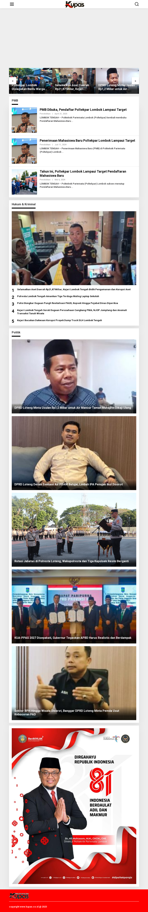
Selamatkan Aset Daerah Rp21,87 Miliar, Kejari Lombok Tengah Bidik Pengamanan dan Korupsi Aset (47, 87)
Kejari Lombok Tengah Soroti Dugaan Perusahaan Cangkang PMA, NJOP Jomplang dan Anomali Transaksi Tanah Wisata (72, 312)
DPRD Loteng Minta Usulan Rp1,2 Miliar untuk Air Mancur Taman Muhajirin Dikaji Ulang (91, 87)
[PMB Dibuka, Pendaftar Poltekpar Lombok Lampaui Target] (72, 121)
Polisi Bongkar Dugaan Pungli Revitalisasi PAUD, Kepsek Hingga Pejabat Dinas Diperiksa (67, 303)
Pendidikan (45, 114)
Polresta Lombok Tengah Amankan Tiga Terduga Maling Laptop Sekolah (58, 296)
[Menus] (12, 4)
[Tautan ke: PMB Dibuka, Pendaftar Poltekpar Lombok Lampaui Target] (24, 119)
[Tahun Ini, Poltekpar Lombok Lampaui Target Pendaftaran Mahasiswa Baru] (72, 187)
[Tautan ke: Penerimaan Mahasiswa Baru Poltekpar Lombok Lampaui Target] (24, 150)
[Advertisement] (74, 38)
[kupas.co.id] (75, 4)
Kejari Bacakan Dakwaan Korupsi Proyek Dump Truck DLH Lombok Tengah (59, 320)
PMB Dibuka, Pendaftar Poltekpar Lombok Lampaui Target (83, 109)
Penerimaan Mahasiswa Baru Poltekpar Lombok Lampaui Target (87, 140)
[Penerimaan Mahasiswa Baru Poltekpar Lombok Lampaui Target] (63, 152)
